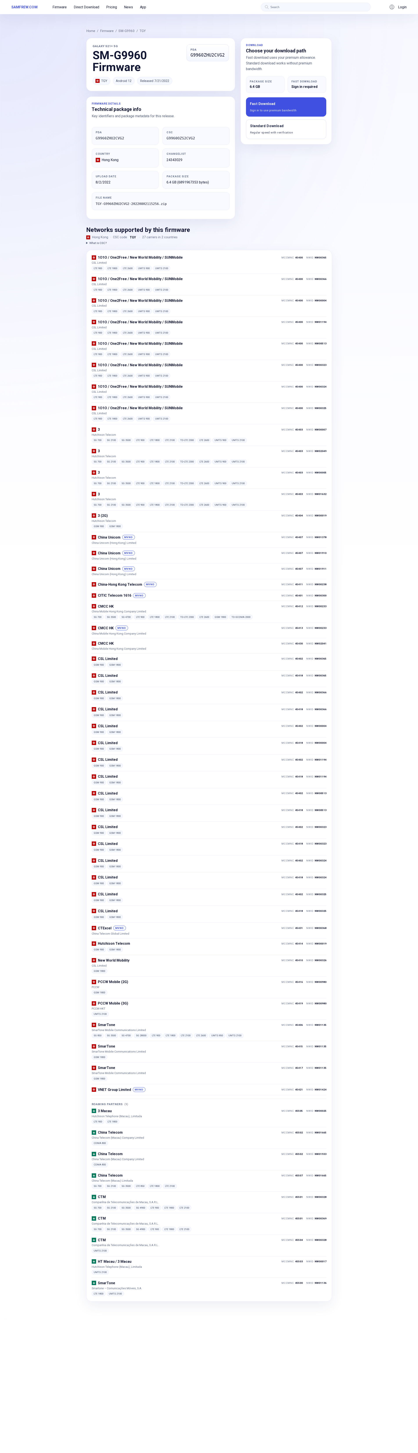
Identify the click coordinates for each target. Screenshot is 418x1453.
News (128, 7)
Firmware (59, 7)
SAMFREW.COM (24, 7)
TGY (143, 31)
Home (90, 31)
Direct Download (86, 7)
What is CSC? (98, 243)
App (143, 7)
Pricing (111, 7)
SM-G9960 (126, 31)
